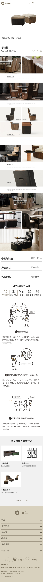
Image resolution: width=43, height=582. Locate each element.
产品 (8, 38)
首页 (3, 38)
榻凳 (13, 38)
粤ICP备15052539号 (7, 576)
